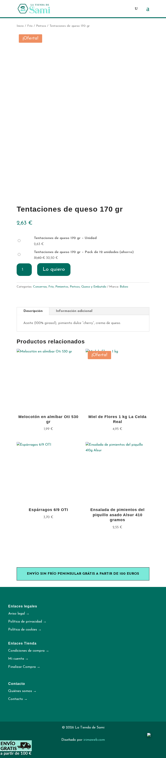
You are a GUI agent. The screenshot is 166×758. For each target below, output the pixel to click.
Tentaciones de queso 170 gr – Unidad (65, 238)
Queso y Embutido (93, 286)
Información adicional (74, 311)
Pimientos (61, 286)
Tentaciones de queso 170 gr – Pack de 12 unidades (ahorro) (84, 252)
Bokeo (124, 286)
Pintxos (41, 26)
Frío (30, 26)
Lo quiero (54, 269)
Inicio (20, 26)
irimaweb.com (94, 740)
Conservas (40, 286)
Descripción (33, 311)
